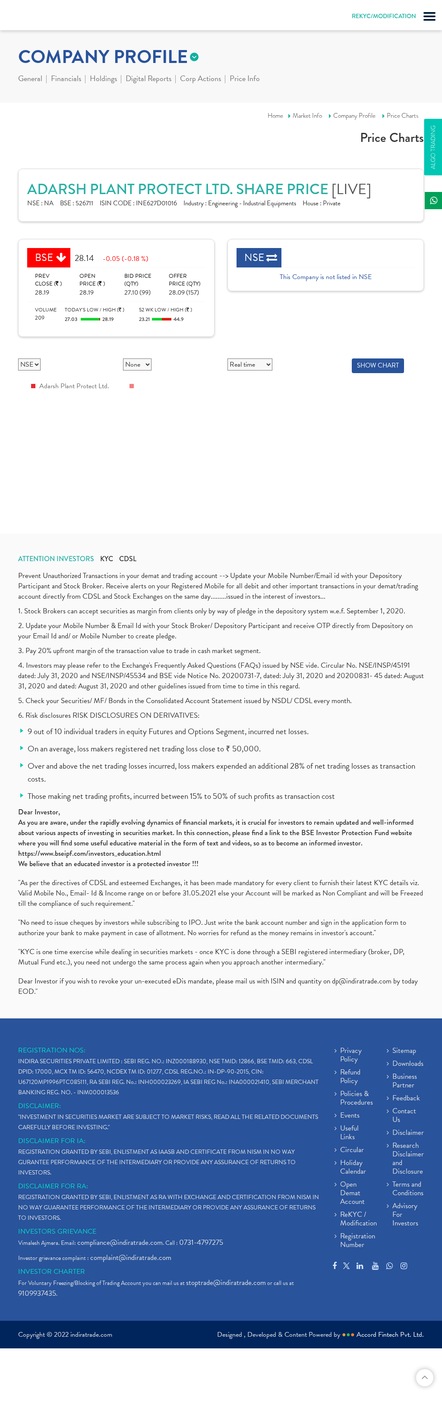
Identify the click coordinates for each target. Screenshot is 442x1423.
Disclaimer (408, 1133)
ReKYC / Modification (358, 1219)
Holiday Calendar (353, 1168)
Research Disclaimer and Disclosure (408, 1159)
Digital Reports (148, 79)
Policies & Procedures (356, 1099)
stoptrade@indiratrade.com (226, 1282)
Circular (352, 1150)
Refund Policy (350, 1077)
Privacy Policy (351, 1055)
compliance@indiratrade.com (120, 1242)
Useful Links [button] (349, 1133)
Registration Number (357, 1241)
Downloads (407, 1064)
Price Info (245, 79)
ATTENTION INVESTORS (56, 559)
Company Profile (354, 115)
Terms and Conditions (407, 1189)
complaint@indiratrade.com (130, 1257)
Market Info (307, 115)
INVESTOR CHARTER (51, 1271)
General (30, 79)
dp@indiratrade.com (362, 981)
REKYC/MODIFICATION (384, 16)
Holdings (103, 79)
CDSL (127, 559)
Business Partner (404, 1081)
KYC (106, 559)
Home (275, 115)
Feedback (406, 1098)
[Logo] (28, 17)
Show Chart (378, 365)
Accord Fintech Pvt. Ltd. (390, 1334)
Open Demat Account (352, 1193)
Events (350, 1116)
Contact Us (404, 1116)
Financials (66, 79)
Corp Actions (200, 79)
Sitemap (404, 1051)
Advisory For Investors (405, 1215)
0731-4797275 (201, 1242)
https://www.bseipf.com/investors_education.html (89, 853)
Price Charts (403, 115)
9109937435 (37, 1293)
